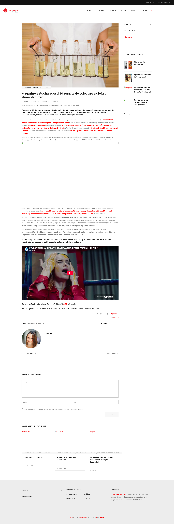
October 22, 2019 (35, 101)
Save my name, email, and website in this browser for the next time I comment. (53, 409)
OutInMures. (83, 517)
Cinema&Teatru (36, 453)
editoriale (28, 87)
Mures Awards (71, 494)
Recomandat (38, 87)
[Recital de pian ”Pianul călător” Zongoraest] (128, 103)
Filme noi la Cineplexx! (33, 457)
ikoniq (101, 517)
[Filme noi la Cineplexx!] (37, 442)
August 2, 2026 (61, 468)
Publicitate (70, 498)
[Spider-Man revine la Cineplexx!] (70, 442)
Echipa (87, 494)
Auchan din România (61, 110)
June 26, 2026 (94, 470)
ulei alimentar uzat (38, 323)
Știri (46, 87)
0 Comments (54, 101)
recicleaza (30, 323)
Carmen (26, 101)
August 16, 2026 (28, 466)
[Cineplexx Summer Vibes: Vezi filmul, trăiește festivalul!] (103, 442)
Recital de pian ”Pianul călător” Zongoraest (141, 102)
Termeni (87, 498)
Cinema (27, 453)
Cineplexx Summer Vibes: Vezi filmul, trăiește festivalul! (101, 460)
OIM (71, 517)
